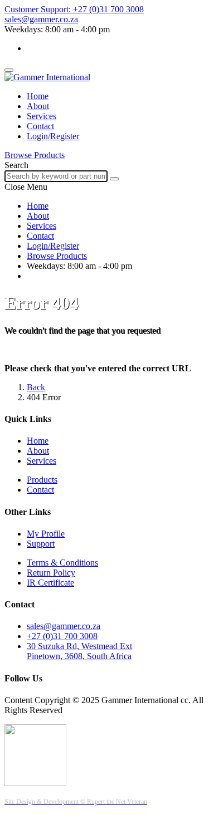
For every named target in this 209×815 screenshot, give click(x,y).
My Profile (46, 533)
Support (41, 543)
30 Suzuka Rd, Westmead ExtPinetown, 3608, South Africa (79, 651)
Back (36, 387)
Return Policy (51, 572)
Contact (40, 126)
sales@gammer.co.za (63, 626)
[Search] (114, 178)
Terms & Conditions (62, 562)
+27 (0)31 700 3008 (62, 636)
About (38, 106)
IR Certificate (50, 582)
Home (37, 96)
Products (42, 479)
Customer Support (74, 9)
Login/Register (53, 136)
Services (41, 116)
